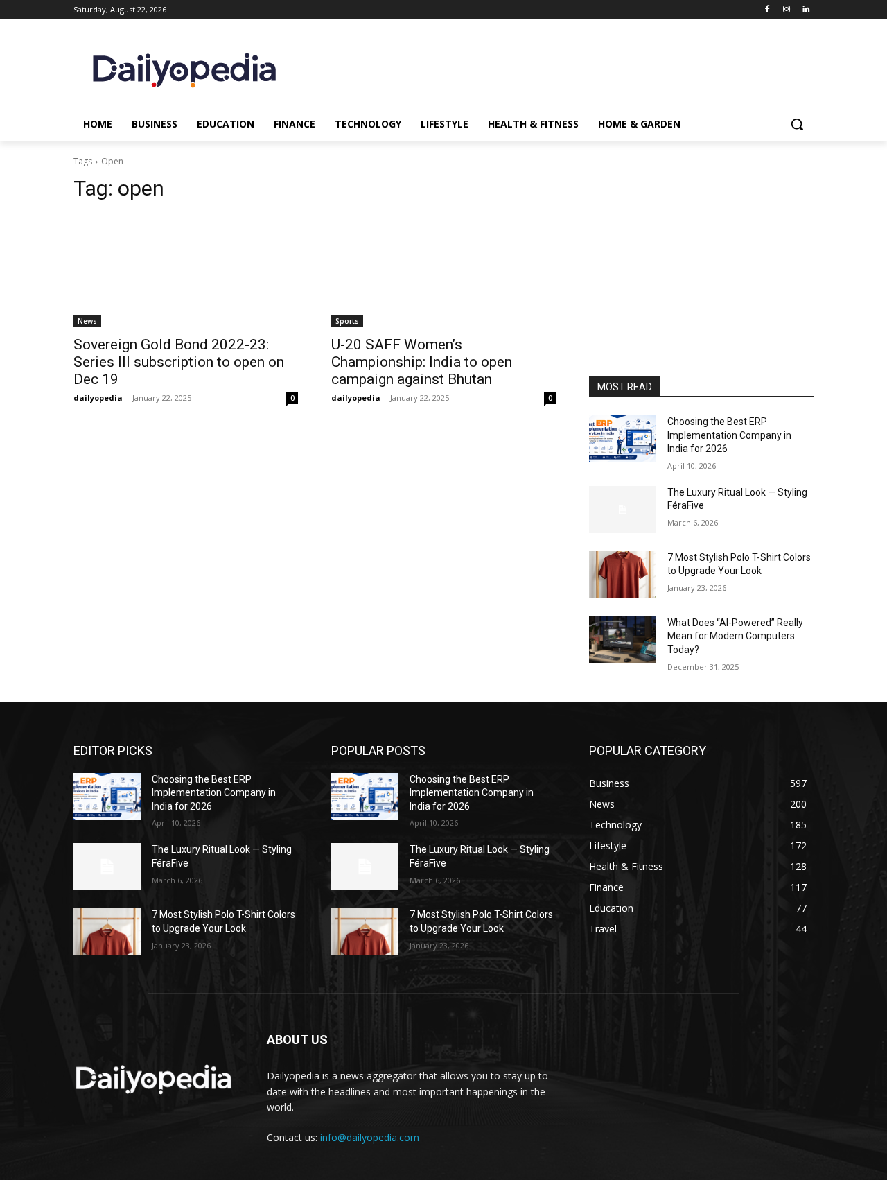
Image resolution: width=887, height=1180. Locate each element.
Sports (347, 321)
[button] (797, 124)
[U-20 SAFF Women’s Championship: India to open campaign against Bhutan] (443, 271)
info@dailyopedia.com (369, 1137)
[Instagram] (786, 10)
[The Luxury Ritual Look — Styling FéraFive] (622, 509)
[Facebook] (767, 10)
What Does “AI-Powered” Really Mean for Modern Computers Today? (735, 636)
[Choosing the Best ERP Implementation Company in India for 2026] (622, 438)
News (87, 321)
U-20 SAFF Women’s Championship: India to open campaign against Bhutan (421, 362)
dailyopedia (98, 397)
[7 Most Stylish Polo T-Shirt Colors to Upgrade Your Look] (622, 574)
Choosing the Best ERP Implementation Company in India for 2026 (729, 435)
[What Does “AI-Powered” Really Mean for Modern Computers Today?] (622, 639)
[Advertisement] (701, 283)
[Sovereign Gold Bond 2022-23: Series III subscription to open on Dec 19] (185, 271)
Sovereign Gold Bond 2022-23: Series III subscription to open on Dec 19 (178, 362)
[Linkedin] (806, 10)
